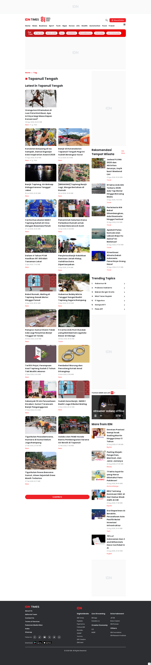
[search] (106, 20)
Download (29, 643)
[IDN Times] (38, 19)
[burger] (124, 24)
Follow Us (28, 637)
